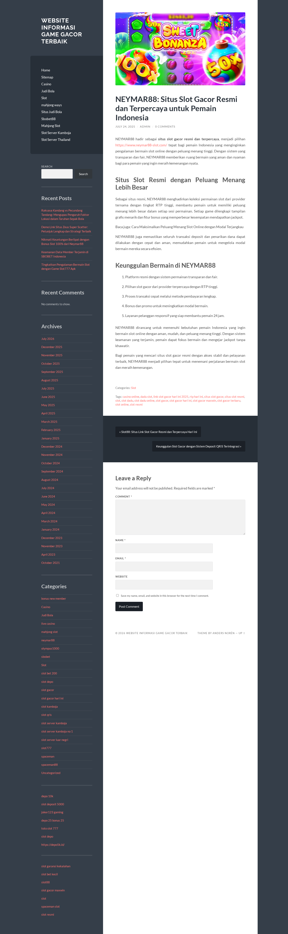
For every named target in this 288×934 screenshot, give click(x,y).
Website (121, 576)
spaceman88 (49, 764)
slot (43, 898)
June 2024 (48, 496)
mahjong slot (49, 631)
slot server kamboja (54, 723)
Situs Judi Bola (51, 112)
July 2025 (47, 388)
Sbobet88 (48, 119)
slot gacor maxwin (53, 890)
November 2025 (51, 355)
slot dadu (127, 400)
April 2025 (48, 413)
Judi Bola (47, 91)
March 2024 (49, 521)
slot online (122, 404)
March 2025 (49, 421)
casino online (131, 396)
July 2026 (47, 338)
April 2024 (48, 513)
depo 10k (47, 796)
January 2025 (50, 438)
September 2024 (52, 471)
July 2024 (47, 488)
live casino (48, 623)
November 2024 (51, 454)
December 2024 (51, 446)
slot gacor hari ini (52, 698)
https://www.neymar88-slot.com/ (141, 145)
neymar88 (48, 640)
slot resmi (47, 914)
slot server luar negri (54, 739)
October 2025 (50, 363)
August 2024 (49, 479)
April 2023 (48, 554)
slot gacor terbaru (228, 400)
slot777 (46, 748)
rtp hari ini (196, 396)
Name (120, 540)
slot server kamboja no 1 (57, 731)
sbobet (45, 656)
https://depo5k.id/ (53, 844)
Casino (46, 84)
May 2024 (48, 504)
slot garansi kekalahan (55, 866)
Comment (123, 496)
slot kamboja (49, 706)
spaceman (47, 756)
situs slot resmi (234, 396)
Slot (44, 98)
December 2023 (51, 538)
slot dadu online (144, 400)
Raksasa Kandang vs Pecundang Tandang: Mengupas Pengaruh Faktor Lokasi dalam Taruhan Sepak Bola (65, 214)
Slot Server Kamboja (56, 133)
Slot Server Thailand (55, 140)
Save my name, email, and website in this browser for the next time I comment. (165, 595)
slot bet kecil (49, 874)
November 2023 (51, 546)
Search (47, 166)
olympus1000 (50, 648)
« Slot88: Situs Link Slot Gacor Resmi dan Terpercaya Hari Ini (158, 432)
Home (45, 70)
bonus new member (53, 598)
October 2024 (50, 463)
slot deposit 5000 (52, 804)
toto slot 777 (49, 828)
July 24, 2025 (125, 126)
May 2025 (48, 405)
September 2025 (52, 371)
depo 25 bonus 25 (52, 820)
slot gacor (47, 690)
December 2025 (51, 347)
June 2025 (48, 397)
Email (120, 558)
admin (145, 126)
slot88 (45, 882)
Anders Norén (224, 633)
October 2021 (50, 562)
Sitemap (47, 77)
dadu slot (146, 396)
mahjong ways (51, 105)
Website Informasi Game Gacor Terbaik (61, 31)
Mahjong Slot (50, 126)
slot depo (47, 681)
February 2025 (51, 430)
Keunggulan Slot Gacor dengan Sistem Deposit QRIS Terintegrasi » (198, 446)
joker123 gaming (52, 812)
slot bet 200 (49, 673)
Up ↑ (242, 633)
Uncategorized (50, 773)
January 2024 (50, 529)
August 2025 (49, 380)
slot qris (46, 714)
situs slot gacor (214, 396)
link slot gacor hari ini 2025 (170, 396)
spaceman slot (50, 906)
